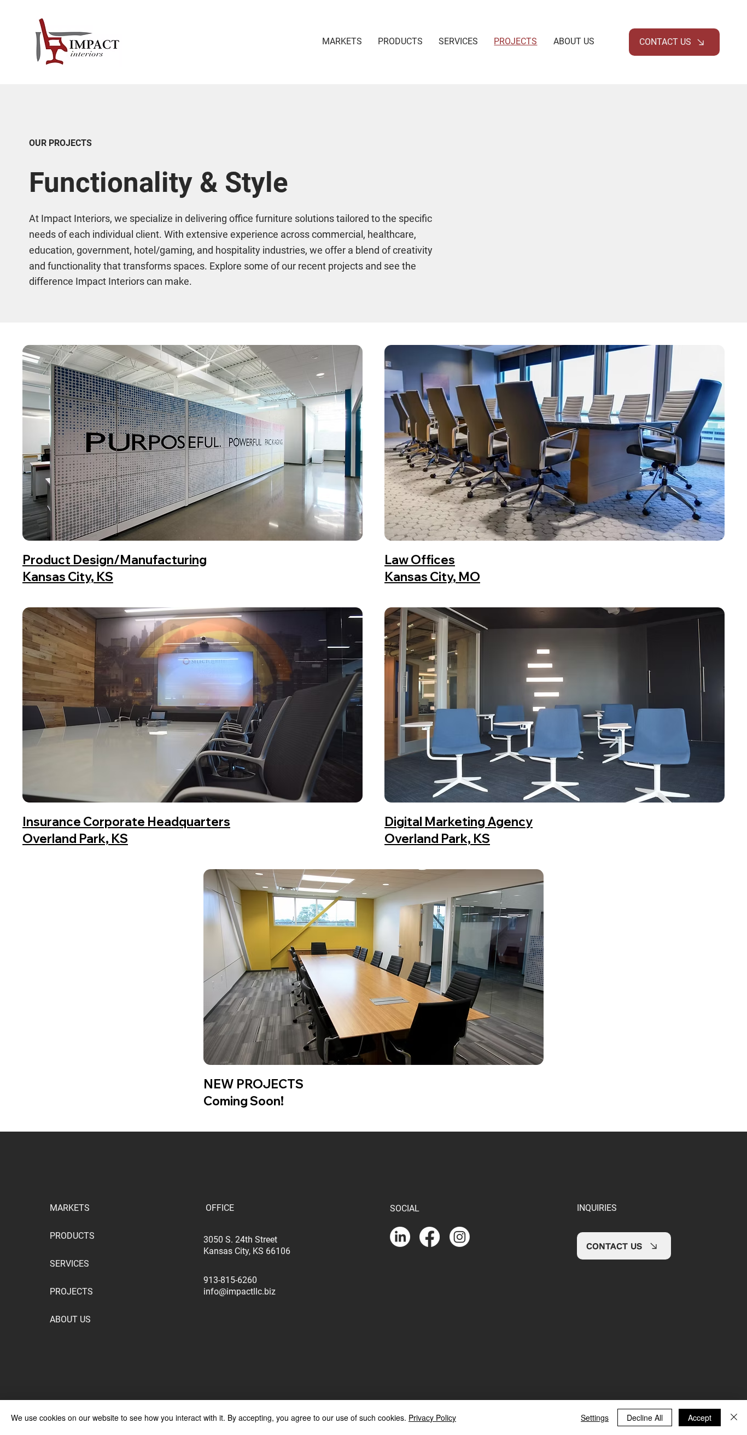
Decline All (645, 1417)
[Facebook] (429, 1237)
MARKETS (70, 1208)
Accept (699, 1417)
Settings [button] (595, 1417)
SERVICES (69, 1263)
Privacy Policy (432, 1417)
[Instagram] (460, 1237)
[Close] (733, 1417)
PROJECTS (71, 1291)
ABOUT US (70, 1319)
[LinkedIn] (400, 1237)
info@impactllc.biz (239, 1291)
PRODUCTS (72, 1236)
